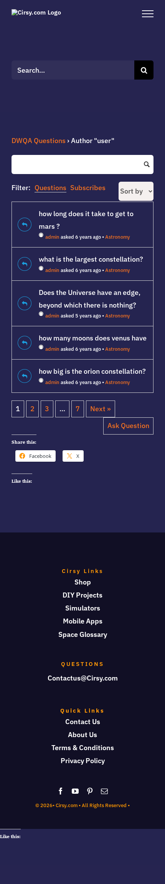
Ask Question (128, 425)
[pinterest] (89, 791)
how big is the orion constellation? (92, 371)
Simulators (82, 608)
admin (52, 237)
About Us (82, 734)
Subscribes (88, 187)
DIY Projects (82, 595)
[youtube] (75, 791)
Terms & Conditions (82, 747)
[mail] (104, 791)
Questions (50, 187)
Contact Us (82, 721)
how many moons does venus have (93, 338)
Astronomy (117, 237)
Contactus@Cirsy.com (83, 678)
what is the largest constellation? (91, 259)
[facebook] (60, 791)
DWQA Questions (39, 140)
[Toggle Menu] (147, 13)
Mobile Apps (82, 621)
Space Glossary (82, 634)
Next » (100, 408)
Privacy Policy (83, 760)
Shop (82, 582)
